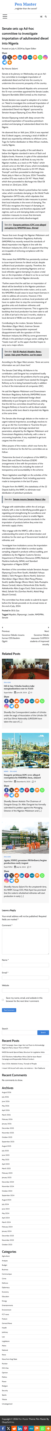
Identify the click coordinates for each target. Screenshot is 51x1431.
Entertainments (7, 1305)
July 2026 (5, 1097)
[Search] (46, 17)
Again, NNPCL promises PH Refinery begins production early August (25, 861)
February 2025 (7, 1173)
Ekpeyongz (22, 614)
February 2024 (7, 1227)
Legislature (6, 1341)
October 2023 (7, 1245)
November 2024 (8, 1186)
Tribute (4, 1399)
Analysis (5, 1261)
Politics (4, 1377)
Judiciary (5, 1332)
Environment (6, 1310)
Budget (4, 1265)
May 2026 (5, 1106)
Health (4, 1328)
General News (7, 1323)
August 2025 (6, 1146)
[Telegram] (4, 62)
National (5, 1350)
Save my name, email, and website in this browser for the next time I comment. (24, 999)
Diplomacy (6, 1287)
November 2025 (8, 1133)
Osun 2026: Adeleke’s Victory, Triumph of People (19, 1064)
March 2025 (6, 1168)
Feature (4, 1319)
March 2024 (6, 1222)
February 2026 (7, 1119)
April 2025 (6, 1164)
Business (5, 1270)
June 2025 (5, 1155)
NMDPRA (39, 614)
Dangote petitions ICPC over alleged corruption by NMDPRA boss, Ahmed (22, 776)
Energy (4, 1301)
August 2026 (6, 1092)
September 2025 (8, 1142)
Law (3, 1337)
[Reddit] (14, 57)
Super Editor (30, 48)
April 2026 (6, 1110)
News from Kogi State (9, 1359)
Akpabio (12, 614)
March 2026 (6, 1115)
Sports (4, 1395)
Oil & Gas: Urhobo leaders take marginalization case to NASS (19, 687)
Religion (5, 1386)
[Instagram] (45, 57)
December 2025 (8, 1128)
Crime (4, 1279)
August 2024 (6, 1200)
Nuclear (4, 1364)
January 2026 (6, 1124)
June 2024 (5, 1209)
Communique (7, 1274)
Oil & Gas (15, 610)
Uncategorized (7, 1404)
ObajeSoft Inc (8, 1422)
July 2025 (5, 1151)
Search (5, 1028)
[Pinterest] (25, 57)
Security (5, 1391)
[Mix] (35, 57)
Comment (7, 925)
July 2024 (5, 1204)
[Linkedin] (20, 57)
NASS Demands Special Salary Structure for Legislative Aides (23, 1052)
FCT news (5, 1314)
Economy (5, 1292)
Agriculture (6, 1256)
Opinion (5, 1373)
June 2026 (5, 1101)
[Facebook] (4, 57)
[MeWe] (30, 57)
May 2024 (5, 1213)
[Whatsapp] (40, 57)
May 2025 (5, 1160)
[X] (9, 57)
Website (5, 985)
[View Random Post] (41, 17)
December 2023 (8, 1236)
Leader (31, 614)
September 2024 (8, 1195)
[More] (9, 62)
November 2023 (8, 1240)
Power (4, 1381)
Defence (5, 1283)
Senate (5, 617)
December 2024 (8, 1182)
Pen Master (25, 4)
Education (5, 1296)
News (6, 771)
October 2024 (7, 1191)
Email (5, 972)
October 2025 (7, 1137)
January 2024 (6, 1231)
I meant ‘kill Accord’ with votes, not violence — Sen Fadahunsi (23, 1068)
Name (5, 960)
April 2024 (6, 1218)
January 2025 (6, 1177)
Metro (4, 1346)
